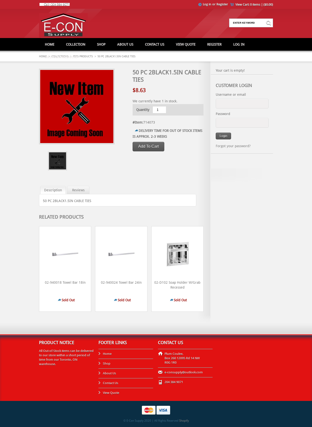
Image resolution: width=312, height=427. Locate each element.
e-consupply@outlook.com (184, 372)
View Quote (185, 44)
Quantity (142, 110)
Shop (101, 44)
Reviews (78, 190)
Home (49, 44)
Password (223, 114)
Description (53, 190)
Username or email (231, 95)
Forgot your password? (233, 146)
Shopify (184, 420)
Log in (207, 4)
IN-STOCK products (61, 57)
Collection (75, 44)
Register (222, 4)
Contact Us (154, 44)
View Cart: (254, 4)
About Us (125, 44)
